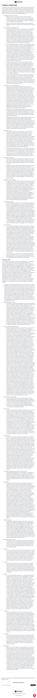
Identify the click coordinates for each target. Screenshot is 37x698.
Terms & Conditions (18, 695)
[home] (18, 2)
